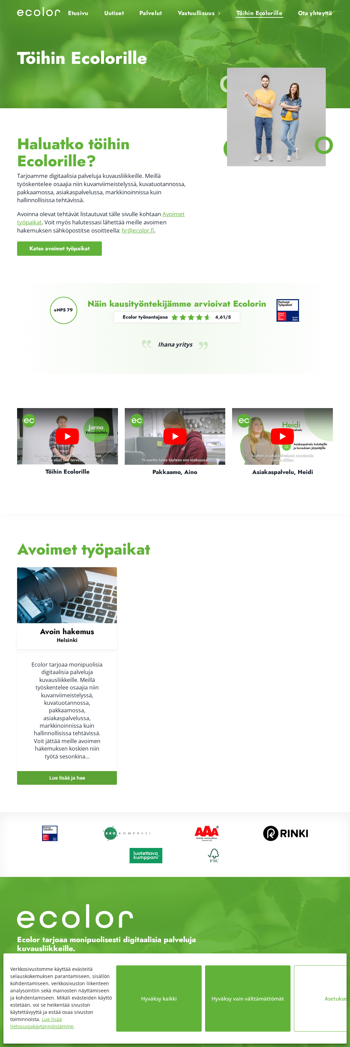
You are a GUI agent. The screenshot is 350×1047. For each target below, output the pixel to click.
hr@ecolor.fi (138, 230)
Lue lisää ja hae (67, 777)
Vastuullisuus (196, 13)
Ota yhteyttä (315, 13)
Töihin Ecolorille (259, 13)
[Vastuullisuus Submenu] (218, 10)
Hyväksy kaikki (159, 998)
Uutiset (114, 13)
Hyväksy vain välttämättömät (248, 998)
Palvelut (150, 13)
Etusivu (78, 13)
